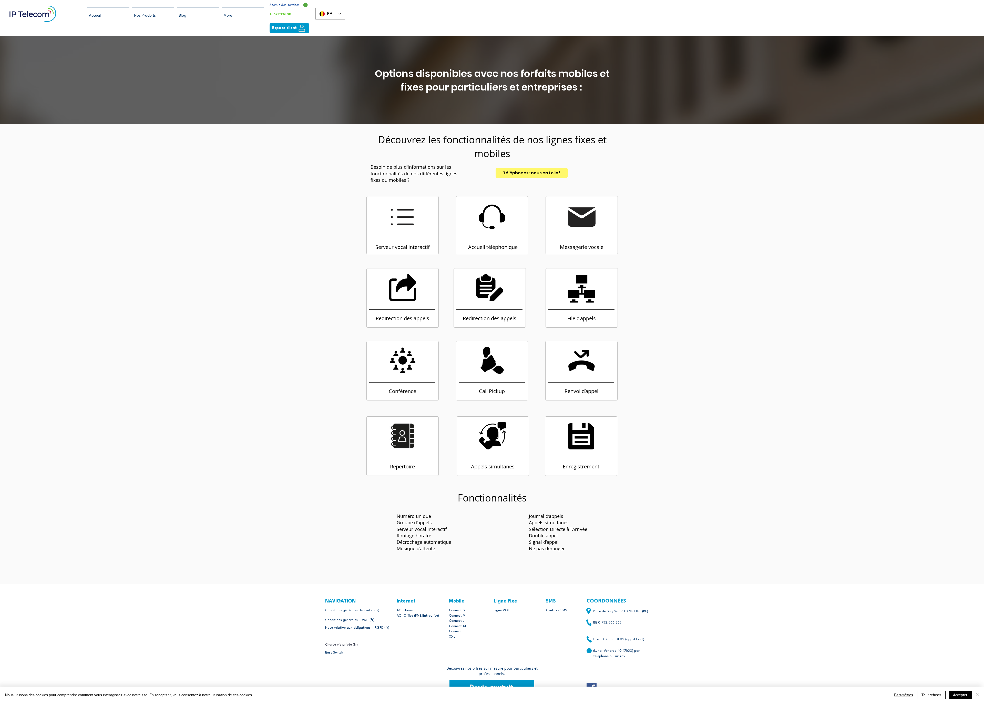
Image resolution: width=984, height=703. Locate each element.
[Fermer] (978, 695)
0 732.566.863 (609, 622)
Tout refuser (931, 694)
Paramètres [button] (903, 694)
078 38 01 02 (613, 639)
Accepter (960, 694)
